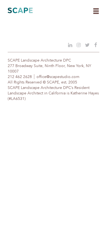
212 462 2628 (20, 77)
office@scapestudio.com (57, 77)
